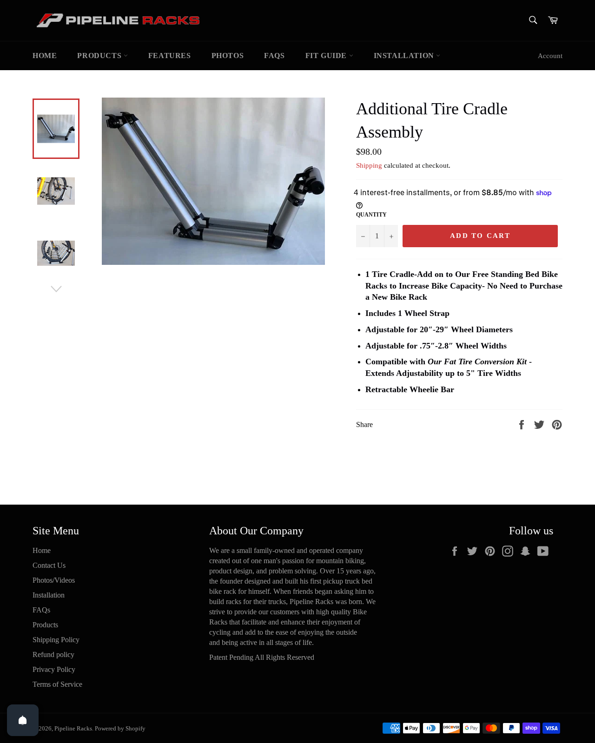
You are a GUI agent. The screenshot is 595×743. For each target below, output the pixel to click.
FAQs (274, 55)
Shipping (369, 165)
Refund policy (53, 654)
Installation (405, 55)
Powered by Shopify (120, 728)
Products (100, 55)
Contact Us (49, 565)
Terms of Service (57, 684)
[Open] (23, 720)
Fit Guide (327, 55)
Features (169, 55)
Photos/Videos (54, 580)
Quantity (371, 214)
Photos (228, 55)
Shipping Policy (56, 640)
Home (45, 55)
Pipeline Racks (73, 728)
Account (550, 55)
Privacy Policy (54, 669)
